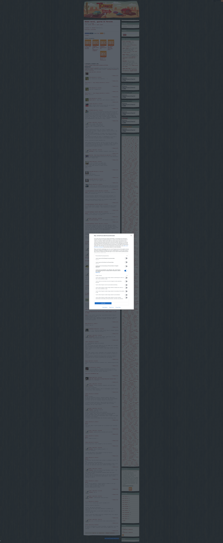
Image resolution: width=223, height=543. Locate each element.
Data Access (111, 307)
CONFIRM (103, 303)
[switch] (125, 258)
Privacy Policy (118, 307)
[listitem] (111, 255)
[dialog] (111, 271)
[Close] (131, 236)
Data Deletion (104, 307)
